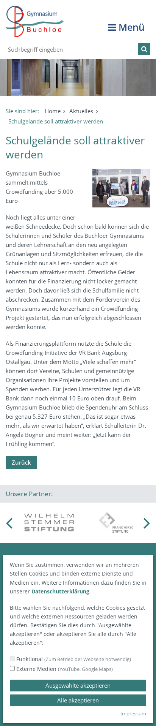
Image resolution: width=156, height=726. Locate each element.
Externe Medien (64, 668)
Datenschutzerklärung (60, 591)
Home (53, 111)
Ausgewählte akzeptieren (78, 685)
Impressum (133, 713)
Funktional (73, 659)
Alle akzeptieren (78, 700)
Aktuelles (81, 111)
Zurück (21, 462)
